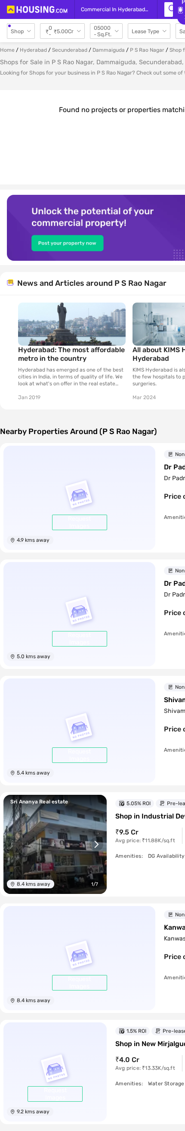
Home (7, 50)
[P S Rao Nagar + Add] (168, 9)
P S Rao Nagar (147, 50)
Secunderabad (69, 50)
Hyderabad (33, 50)
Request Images (79, 522)
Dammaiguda (108, 50)
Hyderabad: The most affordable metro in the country (71, 354)
